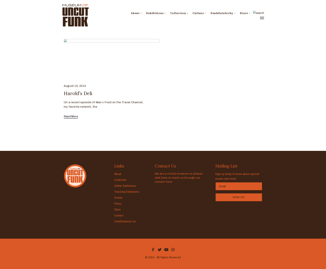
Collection (178, 13)
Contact (118, 215)
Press (118, 203)
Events (118, 197)
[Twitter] (160, 250)
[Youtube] (166, 250)
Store (244, 13)
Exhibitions (155, 13)
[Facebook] (153, 250)
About (135, 13)
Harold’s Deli (78, 93)
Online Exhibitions (125, 185)
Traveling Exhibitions (126, 191)
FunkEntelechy (222, 13)
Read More (71, 116)
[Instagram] (173, 250)
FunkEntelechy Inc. (125, 221)
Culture (198, 13)
